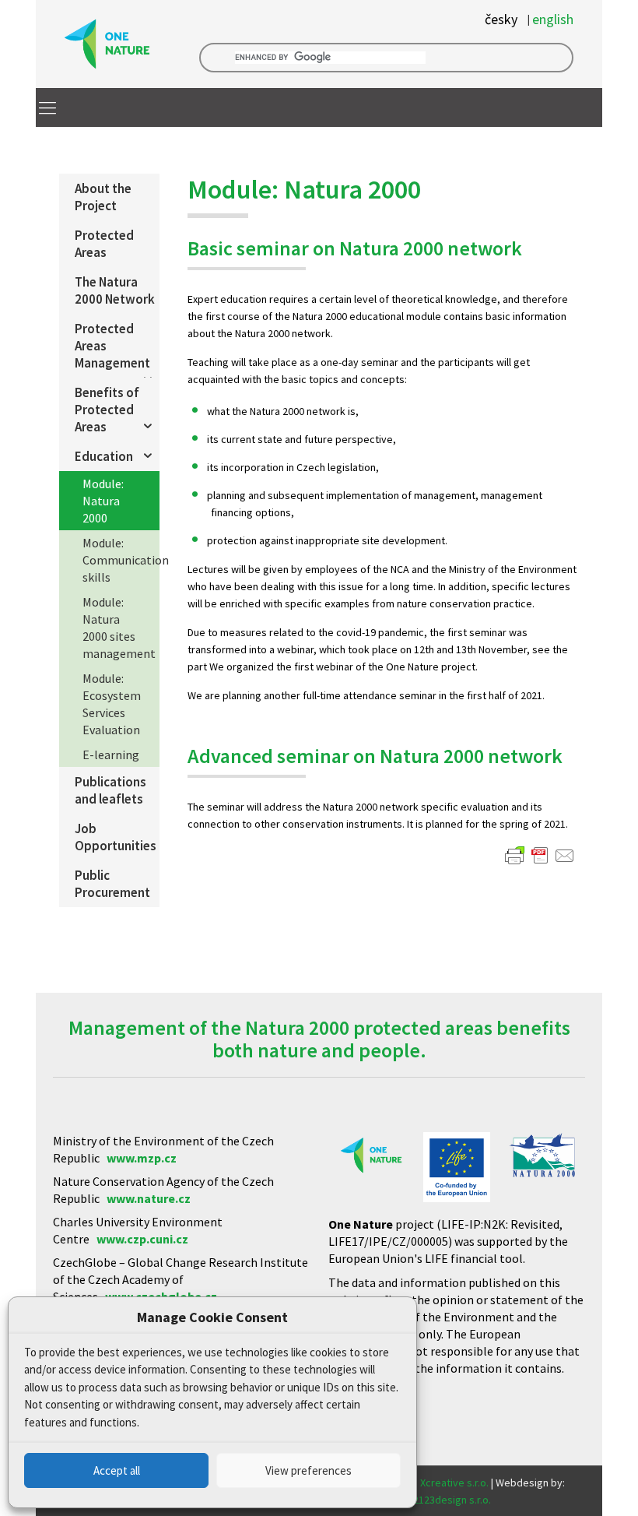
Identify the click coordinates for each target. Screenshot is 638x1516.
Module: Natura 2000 (103, 501)
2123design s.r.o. (452, 1500)
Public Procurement (112, 884)
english (552, 19)
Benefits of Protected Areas (107, 409)
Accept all (116, 1470)
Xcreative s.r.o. (454, 1483)
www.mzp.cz (142, 1158)
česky (501, 19)
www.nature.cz (149, 1198)
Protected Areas (104, 244)
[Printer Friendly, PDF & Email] (540, 855)
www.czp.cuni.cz (142, 1239)
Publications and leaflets (110, 790)
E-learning (110, 754)
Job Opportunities (115, 837)
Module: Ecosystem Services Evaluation (111, 703)
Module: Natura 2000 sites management (119, 627)
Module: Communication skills (121, 560)
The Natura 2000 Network (115, 290)
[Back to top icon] (563, 1484)
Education (104, 456)
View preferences (308, 1470)
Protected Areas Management (112, 345)
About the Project (103, 197)
